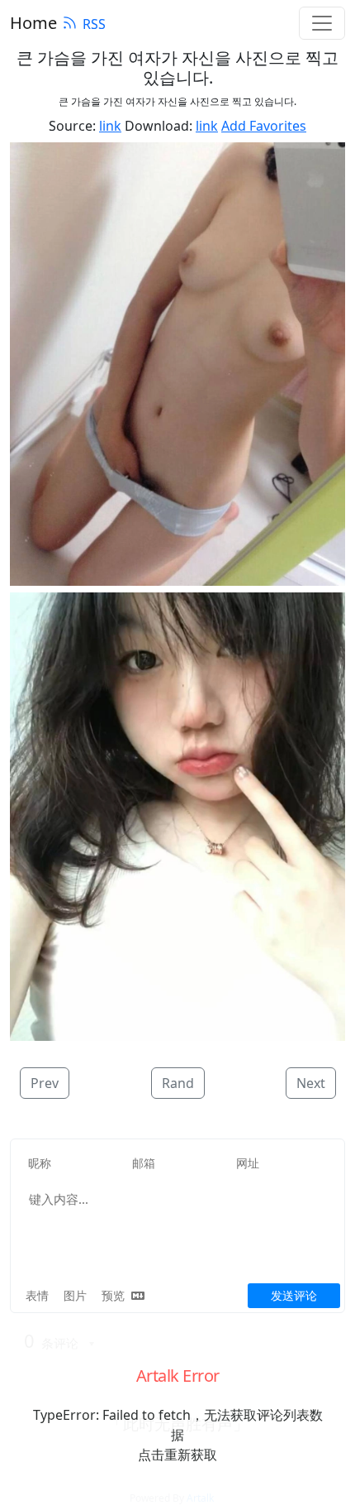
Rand (178, 1083)
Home (33, 23)
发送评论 (294, 1295)
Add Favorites (263, 126)
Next (310, 1083)
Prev (45, 1083)
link (110, 126)
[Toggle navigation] (322, 23)
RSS (94, 24)
